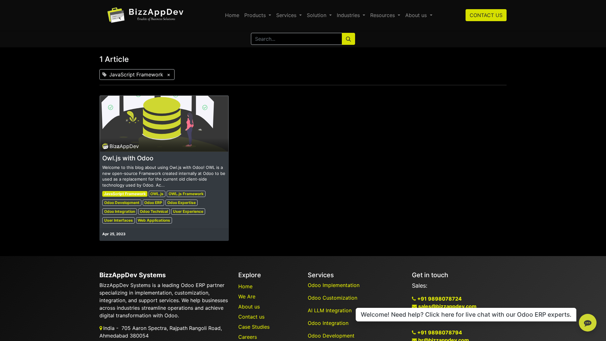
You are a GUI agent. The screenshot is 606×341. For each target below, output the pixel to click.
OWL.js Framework (186, 193)
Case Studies (254, 327)
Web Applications (154, 220)
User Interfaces (118, 220)
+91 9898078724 (439, 299)
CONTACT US (486, 15)
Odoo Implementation (334, 285)
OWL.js (156, 193)
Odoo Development (122, 202)
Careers (247, 337)
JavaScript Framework (125, 193)
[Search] (348, 39)
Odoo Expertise (181, 202)
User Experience (188, 211)
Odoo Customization (333, 298)
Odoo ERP (153, 202)
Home (245, 286)
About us (249, 306)
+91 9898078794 (439, 332)
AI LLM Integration (330, 310)
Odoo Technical (154, 211)
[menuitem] (232, 15)
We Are (246, 296)
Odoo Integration (119, 211)
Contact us (251, 317)
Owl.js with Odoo (127, 158)
